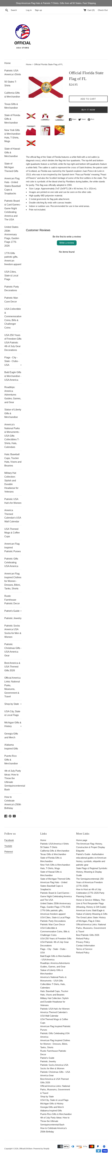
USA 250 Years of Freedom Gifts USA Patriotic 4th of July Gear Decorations (12, 342)
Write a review (66, 243)
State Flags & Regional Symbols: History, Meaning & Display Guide (91, 872)
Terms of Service (84, 949)
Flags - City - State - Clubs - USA (13, 361)
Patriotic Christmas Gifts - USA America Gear (12, 650)
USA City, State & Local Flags (12, 713)
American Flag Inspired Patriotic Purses (12, 547)
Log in (29, 10)
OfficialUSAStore (26, 1149)
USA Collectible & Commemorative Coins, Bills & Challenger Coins (12, 318)
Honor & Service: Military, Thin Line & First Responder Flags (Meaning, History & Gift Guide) (91, 903)
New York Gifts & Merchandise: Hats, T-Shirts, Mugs (12, 136)
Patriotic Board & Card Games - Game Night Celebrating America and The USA (12, 210)
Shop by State (13, 704)
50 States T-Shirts (10, 83)
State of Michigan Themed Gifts (11, 167)
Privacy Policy (83, 942)
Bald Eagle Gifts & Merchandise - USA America (12, 376)
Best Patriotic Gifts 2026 (87, 935)
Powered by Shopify (41, 1149)
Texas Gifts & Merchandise (11, 106)
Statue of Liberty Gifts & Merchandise (12, 413)
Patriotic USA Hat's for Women (12, 501)
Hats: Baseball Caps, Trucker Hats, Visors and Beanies (12, 460)
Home (7, 63)
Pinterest (8, 851)
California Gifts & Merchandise (12, 95)
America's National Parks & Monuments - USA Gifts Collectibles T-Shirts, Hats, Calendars (12, 435)
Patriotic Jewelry (12, 618)
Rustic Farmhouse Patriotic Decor (12, 600)
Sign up (38, 10)
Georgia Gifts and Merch (11, 735)
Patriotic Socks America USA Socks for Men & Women (12, 631)
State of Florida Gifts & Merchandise (12, 119)
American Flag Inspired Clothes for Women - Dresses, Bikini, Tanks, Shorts (12, 581)
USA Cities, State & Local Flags (11, 275)
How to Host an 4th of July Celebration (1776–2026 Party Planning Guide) (90, 893)
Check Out (103, 10)
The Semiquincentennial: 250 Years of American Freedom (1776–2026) (90, 882)
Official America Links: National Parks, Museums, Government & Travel (12, 687)
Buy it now (88, 110)
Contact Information (85, 945)
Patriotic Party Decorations (11, 288)
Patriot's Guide (13, 611)
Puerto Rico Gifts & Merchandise (11, 760)
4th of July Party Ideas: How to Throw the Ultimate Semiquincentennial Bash (13, 780)
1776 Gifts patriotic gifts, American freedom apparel (12, 259)
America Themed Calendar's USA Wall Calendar (12, 516)
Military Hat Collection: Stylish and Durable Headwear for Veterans (11, 482)
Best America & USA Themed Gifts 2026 (12, 667)
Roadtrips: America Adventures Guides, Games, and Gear (12, 394)
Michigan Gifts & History (13, 724)
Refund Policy (82, 938)
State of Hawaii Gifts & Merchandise (12, 152)
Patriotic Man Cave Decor (11, 300)
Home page (81, 840)
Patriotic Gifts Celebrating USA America (11, 562)
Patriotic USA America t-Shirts (12, 72)
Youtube (8, 846)
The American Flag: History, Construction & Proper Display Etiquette (90, 847)
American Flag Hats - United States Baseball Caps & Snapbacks (12, 186)
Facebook (9, 840)
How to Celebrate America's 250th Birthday (12, 803)
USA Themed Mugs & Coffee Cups (12, 533)
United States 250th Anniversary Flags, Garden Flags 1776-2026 (11, 236)
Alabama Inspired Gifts (11, 747)
